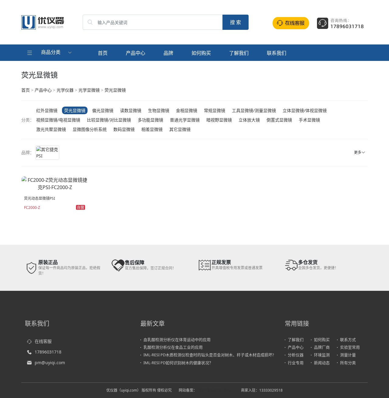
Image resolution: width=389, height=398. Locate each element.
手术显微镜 (309, 120)
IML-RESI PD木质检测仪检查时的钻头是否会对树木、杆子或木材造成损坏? (208, 354)
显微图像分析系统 (90, 129)
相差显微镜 (152, 129)
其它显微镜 (180, 129)
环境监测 (322, 354)
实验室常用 (350, 347)
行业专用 (296, 362)
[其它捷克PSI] (47, 152)
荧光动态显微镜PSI (39, 198)
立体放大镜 (249, 120)
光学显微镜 (89, 90)
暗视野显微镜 (219, 120)
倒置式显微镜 (279, 120)
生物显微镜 (158, 110)
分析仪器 (296, 354)
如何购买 (201, 53)
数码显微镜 (124, 129)
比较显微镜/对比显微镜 (109, 120)
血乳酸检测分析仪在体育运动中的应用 (177, 339)
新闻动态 (322, 362)
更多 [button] (357, 152)
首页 (103, 53)
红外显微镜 (46, 110)
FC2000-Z (32, 207)
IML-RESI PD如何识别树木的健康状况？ (178, 362)
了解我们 (239, 53)
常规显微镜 (214, 110)
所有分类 (348, 362)
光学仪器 (65, 90)
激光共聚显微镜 (51, 129)
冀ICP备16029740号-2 (215, 390)
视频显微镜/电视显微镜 (58, 120)
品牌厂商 (322, 347)
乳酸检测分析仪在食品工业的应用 (173, 347)
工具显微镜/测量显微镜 (254, 110)
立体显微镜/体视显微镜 (305, 110)
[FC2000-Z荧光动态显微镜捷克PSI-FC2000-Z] (55, 183)
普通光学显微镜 (185, 120)
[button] (50, 52)
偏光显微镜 (102, 110)
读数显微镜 (130, 110)
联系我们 (276, 53)
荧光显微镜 (115, 90)
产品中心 (135, 53)
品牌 (168, 53)
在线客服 (43, 341)
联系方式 (348, 339)
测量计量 (348, 354)
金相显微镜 (186, 110)
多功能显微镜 (150, 120)
